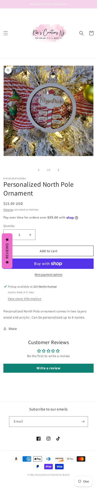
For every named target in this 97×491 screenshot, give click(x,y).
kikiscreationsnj (42, 474)
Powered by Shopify (60, 474)
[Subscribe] (83, 421)
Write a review (48, 368)
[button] (6, 33)
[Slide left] (39, 170)
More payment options (48, 274)
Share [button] (13, 329)
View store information (24, 299)
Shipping (8, 209)
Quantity (9, 226)
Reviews (7, 250)
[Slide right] (58, 170)
